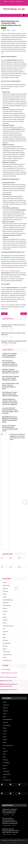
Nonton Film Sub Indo (6, 686)
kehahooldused (18, 41)
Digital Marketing (8, 600)
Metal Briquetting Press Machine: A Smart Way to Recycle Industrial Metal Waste (10, 419)
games (5, 617)
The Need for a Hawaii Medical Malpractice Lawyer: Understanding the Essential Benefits (6, 313)
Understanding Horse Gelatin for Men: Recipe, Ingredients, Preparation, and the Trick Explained (10, 402)
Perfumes (5, 640)
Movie (4, 634)
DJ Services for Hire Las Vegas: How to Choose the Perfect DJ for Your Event (17, 437)
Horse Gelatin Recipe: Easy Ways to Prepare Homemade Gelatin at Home (10, 386)
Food (4, 614)
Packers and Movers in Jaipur (8, 677)
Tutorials (11, 1)
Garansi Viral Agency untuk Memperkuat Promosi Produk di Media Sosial (10, 428)
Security (5, 646)
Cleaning (5, 591)
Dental (5, 597)
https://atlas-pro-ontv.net (9, 673)
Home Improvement (8, 626)
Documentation (19, 1)
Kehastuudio (6, 271)
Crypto (5, 594)
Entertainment (7, 605)
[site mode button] (22, 15)
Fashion (5, 608)
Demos (6, 1)
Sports (5, 649)
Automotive (6, 585)
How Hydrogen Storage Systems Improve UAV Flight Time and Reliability (10, 393)
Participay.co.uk (14, 8)
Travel (4, 657)
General (5, 620)
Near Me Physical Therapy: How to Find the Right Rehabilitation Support (10, 378)
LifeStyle (5, 631)
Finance (5, 611)
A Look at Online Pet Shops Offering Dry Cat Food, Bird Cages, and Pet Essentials (10, 410)
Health (3, 28)
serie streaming (5, 669)
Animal (5, 582)
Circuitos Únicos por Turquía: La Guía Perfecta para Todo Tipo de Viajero (24, 313)
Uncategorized (7, 660)
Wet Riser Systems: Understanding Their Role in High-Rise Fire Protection (10, 371)
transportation (7, 654)
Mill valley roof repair (6, 680)
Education (6, 602)
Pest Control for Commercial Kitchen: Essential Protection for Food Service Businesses (10, 363)
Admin (13, 30)
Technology (6, 651)
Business (5, 588)
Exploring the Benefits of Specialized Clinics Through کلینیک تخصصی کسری (14, 341)
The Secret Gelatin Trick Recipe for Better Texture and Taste (13, 325)
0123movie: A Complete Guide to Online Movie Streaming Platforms (9, 355)
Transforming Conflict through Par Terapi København (13, 333)
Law (4, 628)
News (4, 637)
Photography (6, 643)
